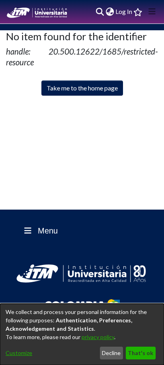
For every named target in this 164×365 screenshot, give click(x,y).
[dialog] (82, 334)
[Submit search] (100, 11)
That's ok (140, 352)
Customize (19, 352)
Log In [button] (124, 11)
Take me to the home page (82, 88)
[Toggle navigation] (152, 11)
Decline (111, 352)
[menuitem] (110, 11)
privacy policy (98, 337)
